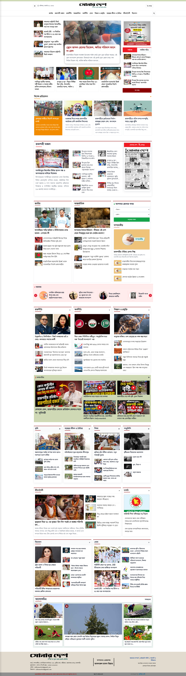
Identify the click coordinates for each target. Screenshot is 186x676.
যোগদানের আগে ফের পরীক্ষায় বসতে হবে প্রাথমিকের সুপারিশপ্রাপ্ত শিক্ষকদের (136, 521)
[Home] (49, 657)
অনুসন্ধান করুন (132, 220)
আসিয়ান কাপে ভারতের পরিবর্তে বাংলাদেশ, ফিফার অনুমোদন (138, 560)
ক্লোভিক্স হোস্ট (142, 674)
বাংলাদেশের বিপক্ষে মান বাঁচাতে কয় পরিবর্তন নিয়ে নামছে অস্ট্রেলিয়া (137, 577)
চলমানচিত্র (40, 377)
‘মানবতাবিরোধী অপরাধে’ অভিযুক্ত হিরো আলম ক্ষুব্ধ (78, 584)
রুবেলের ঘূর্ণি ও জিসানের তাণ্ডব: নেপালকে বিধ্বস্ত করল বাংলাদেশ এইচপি (139, 551)
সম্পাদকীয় (118, 225)
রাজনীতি (38, 309)
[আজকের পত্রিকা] (137, 169)
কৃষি (36, 428)
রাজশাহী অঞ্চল (43, 144)
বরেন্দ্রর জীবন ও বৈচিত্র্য (74, 428)
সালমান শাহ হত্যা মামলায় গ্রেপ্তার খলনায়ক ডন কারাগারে (78, 551)
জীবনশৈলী (39, 490)
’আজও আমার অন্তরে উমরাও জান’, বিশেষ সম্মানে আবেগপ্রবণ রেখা (79, 568)
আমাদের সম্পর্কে (134, 658)
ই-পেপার (149, 6)
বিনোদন (38, 542)
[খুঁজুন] (154, 13)
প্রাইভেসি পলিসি (144, 658)
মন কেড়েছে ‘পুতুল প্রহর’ (78, 558)
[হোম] (93, 6)
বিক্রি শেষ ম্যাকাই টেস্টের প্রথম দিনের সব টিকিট (139, 585)
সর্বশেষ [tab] (130, 50)
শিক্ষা (96, 428)
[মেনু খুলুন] (34, 6)
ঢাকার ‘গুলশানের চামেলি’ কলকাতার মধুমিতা (78, 576)
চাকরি (126, 490)
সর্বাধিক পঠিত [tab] (144, 50)
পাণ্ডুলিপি (127, 428)
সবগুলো (148, 599)
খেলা (96, 542)
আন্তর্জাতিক (79, 203)
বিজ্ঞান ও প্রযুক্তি (120, 309)
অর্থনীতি (78, 309)
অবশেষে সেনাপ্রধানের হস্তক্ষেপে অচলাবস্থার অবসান (139, 568)
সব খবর (137, 90)
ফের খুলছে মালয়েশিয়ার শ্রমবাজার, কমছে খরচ (137, 530)
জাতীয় (37, 203)
